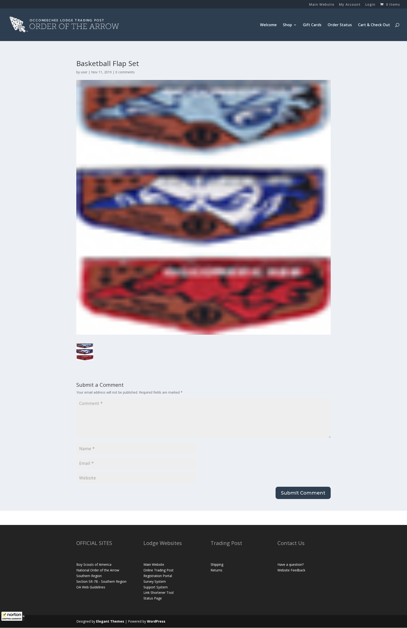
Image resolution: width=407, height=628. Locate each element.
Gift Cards (312, 25)
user (84, 72)
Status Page (152, 598)
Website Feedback (291, 570)
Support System (155, 587)
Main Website (321, 5)
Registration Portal (157, 576)
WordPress (156, 621)
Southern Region (89, 576)
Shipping (217, 564)
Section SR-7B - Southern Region (101, 581)
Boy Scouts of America (93, 564)
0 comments (125, 72)
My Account (350, 5)
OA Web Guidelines (90, 587)
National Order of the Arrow (97, 570)
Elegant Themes (110, 621)
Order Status (340, 25)
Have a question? (290, 564)
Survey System (154, 581)
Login (370, 5)
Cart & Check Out (374, 25)
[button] (13, 616)
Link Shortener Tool (158, 592)
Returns (216, 570)
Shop (287, 25)
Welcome (268, 25)
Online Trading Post (158, 570)
